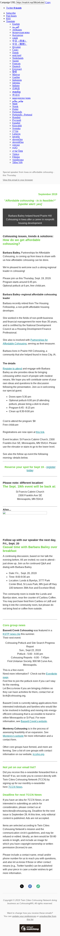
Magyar (16, 74)
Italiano (16, 85)
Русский (16, 120)
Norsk (15, 106)
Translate (10, 21)
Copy (48, 2)
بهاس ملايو (17, 101)
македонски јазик (21, 98)
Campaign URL (8, 2)
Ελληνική (17, 69)
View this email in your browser (18, 180)
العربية (15, 27)
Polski (15, 109)
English (16, 24)
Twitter (14, 8)
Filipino (16, 157)
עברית (15, 131)
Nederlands (17, 58)
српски (16, 145)
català (15, 38)
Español (16, 123)
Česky (15, 50)
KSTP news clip (11, 634)
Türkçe (15, 154)
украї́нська (18, 159)
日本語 (16, 88)
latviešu (16, 136)
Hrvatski (16, 47)
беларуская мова (21, 32)
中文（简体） (19, 41)
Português (17, 112)
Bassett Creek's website (34, 721)
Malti (14, 103)
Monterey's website (13, 736)
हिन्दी (14, 71)
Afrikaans (17, 29)
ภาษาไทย (17, 151)
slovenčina (17, 139)
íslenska (16, 82)
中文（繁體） (19, 44)
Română (16, 117)
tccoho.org (38, 754)
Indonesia (17, 80)
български (17, 35)
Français (16, 63)
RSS (8, 18)
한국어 (16, 95)
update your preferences (24, 916)
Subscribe (11, 13)
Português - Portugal (22, 114)
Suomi (15, 60)
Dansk (15, 52)
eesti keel (16, 55)
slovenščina (18, 142)
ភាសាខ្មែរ (16, 92)
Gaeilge (16, 77)
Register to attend (12, 368)
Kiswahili (17, 125)
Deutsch (16, 66)
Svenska (16, 128)
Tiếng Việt (17, 162)
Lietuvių (16, 134)
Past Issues (11, 15)
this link (40, 432)
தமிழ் (15, 147)
